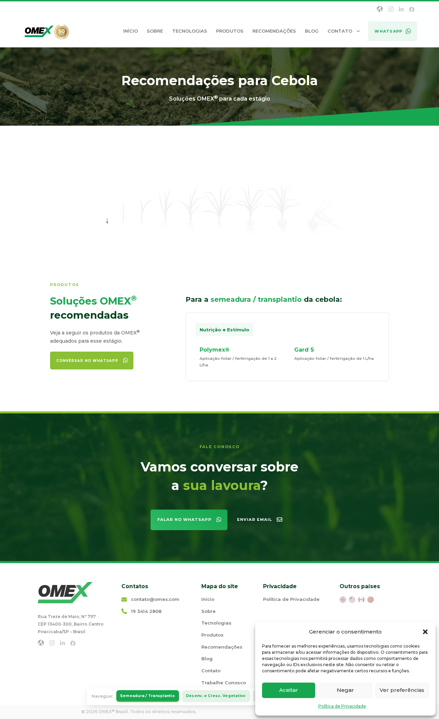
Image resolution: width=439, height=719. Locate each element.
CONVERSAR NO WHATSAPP (87, 360)
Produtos (230, 31)
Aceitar (288, 690)
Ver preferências (402, 690)
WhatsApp (388, 31)
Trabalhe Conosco (223, 682)
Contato (340, 31)
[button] (425, 631)
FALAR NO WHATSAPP (184, 519)
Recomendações (274, 31)
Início (130, 31)
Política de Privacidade (342, 706)
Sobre (155, 31)
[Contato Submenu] (358, 31)
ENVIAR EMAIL (254, 519)
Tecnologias (189, 31)
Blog (312, 31)
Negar (345, 690)
